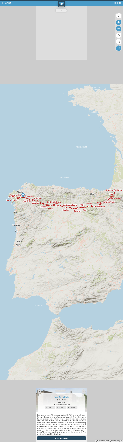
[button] (6, 3)
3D (119, 41)
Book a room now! (61, 438)
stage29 (61, 402)
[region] (61, 224)
